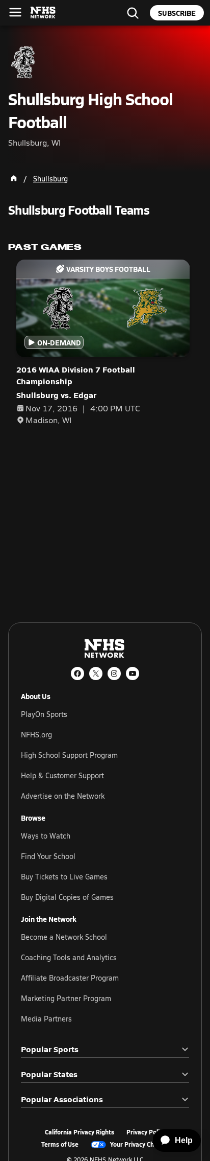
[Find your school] (132, 13)
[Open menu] (15, 12)
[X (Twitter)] (95, 673)
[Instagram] (114, 673)
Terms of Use (59, 1145)
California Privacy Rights (79, 1132)
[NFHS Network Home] (43, 13)
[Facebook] (77, 673)
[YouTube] (132, 673)
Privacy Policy (146, 1132)
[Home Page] (13, 178)
